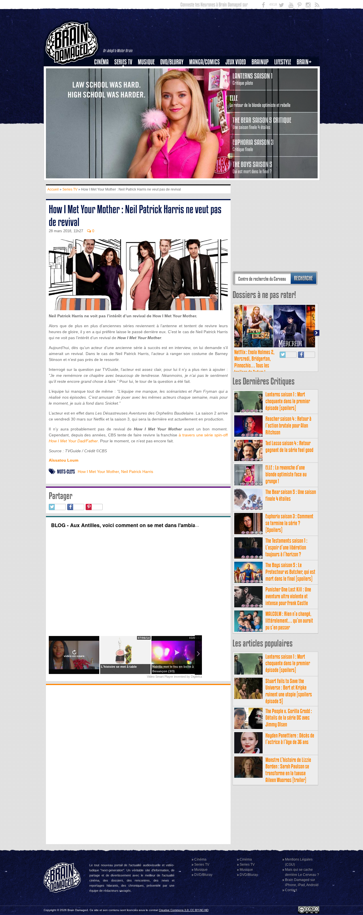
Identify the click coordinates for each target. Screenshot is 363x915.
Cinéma (101, 62)
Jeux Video (235, 62)
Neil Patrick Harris (137, 471)
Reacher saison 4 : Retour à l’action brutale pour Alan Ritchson (288, 425)
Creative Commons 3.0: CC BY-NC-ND (183, 910)
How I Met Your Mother (98, 471)
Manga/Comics (204, 62)
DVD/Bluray (171, 62)
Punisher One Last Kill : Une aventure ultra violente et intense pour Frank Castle (288, 596)
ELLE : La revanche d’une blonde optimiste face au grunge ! (286, 474)
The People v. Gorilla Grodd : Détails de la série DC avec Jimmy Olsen (288, 718)
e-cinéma (104, 91)
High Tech (284, 91)
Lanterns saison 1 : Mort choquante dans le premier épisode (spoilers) (287, 401)
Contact (291, 890)
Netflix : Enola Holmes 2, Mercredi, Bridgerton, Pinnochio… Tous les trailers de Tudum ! (254, 362)
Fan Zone (306, 72)
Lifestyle (282, 62)
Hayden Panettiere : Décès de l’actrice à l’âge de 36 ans (289, 738)
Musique (146, 62)
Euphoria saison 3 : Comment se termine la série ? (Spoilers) (289, 523)
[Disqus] (138, 764)
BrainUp (260, 62)
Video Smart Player (160, 676)
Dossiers (103, 81)
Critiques (104, 72)
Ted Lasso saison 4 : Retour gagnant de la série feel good (289, 446)
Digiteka (196, 676)
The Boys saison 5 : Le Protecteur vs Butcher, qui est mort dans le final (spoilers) (290, 572)
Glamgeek (284, 81)
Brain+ (304, 62)
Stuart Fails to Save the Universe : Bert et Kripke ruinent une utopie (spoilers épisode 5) (288, 691)
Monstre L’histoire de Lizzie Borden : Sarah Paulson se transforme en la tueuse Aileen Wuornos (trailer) (288, 769)
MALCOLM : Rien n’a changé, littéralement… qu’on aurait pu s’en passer (289, 620)
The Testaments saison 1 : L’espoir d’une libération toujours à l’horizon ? (286, 547)
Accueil (53, 189)
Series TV (123, 62)
